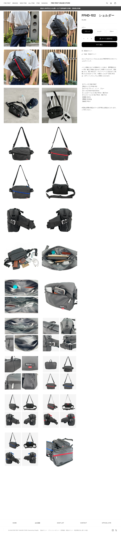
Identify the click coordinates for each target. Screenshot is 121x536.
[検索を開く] (107, 3)
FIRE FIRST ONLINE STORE (20, 530)
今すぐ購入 (99, 44)
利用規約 (63, 530)
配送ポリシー (69, 530)
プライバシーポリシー (54, 530)
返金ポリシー (43, 530)
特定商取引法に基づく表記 (81, 530)
